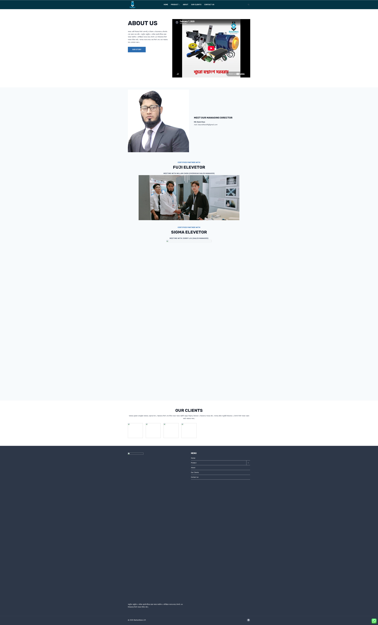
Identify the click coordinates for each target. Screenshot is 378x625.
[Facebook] (248, 620)
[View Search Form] (248, 4)
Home (166, 5)
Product (193, 463)
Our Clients (196, 5)
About (185, 5)
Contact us (209, 5)
